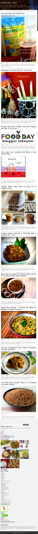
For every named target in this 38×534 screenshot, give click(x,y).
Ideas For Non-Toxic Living (5, 489)
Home (23, 9)
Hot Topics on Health (12, 178)
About (2, 5)
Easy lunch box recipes (4, 482)
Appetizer (10, 299)
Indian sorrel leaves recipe (31, 266)
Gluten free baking (4, 485)
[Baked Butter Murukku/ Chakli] (5, 454)
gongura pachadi (11, 266)
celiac (10, 414)
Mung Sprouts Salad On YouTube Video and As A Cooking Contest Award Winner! (18, 275)
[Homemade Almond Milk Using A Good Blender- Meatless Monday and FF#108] (5, 463)
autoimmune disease (6, 414)
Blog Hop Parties (8, 5)
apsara (25, 62)
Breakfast (10, 62)
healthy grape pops (32, 120)
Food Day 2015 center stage (15, 145)
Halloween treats (26, 120)
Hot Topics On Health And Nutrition (8, 6)
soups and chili (3, 498)
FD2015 (4, 145)
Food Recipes (23, 532)
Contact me (15, 5)
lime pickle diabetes (17, 376)
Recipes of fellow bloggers (5, 493)
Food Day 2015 (8, 145)
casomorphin (12, 179)
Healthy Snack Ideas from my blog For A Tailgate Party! (18, 187)
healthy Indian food (23, 340)
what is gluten (30, 414)
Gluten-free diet (18, 414)
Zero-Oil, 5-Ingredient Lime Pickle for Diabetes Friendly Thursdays (18, 349)
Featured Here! (22, 5)
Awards (2, 473)
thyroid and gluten (24, 414)
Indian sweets (3, 490)
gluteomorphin (7, 180)
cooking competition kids (18, 300)
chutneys (10, 265)
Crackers (2, 479)
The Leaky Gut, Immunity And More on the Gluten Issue (18, 153)
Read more (2, 67)
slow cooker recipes (4, 495)
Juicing (2, 491)
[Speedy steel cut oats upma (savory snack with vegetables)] (14, 444)
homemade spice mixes (4, 487)
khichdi (2, 341)
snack (10, 119)
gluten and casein (21, 179)
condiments (11, 375)
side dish (13, 265)
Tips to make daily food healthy (20, 144)
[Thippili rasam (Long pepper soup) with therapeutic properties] (24, 444)
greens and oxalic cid (23, 266)
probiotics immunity (18, 180)
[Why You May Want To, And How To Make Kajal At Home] (5, 444)
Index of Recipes (20, 6)
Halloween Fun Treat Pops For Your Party (16, 70)
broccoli (4, 340)
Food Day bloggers (22, 145)
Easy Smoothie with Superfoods (13, 13)
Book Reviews (3, 474)
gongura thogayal (17, 266)
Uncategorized (28, 412)
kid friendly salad (29, 300)
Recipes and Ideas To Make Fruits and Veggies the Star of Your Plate (18, 127)
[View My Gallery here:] (4, 508)
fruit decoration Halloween (7, 120)
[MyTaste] (4, 515)
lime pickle (12, 376)
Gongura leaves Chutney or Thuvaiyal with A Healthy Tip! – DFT (18, 234)
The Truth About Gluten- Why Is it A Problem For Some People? (18, 384)
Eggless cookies (3, 484)
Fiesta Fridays (16, 179)
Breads (2, 475)
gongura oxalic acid (6, 266)
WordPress (18, 532)
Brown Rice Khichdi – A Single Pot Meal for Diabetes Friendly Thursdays (18, 308)
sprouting (13, 299)
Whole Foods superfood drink (29, 63)
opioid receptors (12, 180)
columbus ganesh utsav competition (8, 300)
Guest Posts (3, 486)
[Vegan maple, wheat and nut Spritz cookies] (14, 463)
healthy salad (24, 300)
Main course (20, 339)
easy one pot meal (16, 340)
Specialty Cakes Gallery (30, 6)
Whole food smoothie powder (20, 63)
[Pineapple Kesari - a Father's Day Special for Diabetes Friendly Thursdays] (24, 454)
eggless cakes (3, 483)
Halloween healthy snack (19, 120)
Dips (1, 481)
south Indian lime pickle (29, 376)
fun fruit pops (13, 120)
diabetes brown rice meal (9, 340)
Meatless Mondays (12, 144)
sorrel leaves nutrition (9, 267)
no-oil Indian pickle (23, 376)
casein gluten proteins (6, 179)
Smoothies (14, 62)
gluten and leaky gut (28, 179)
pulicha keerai (3, 267)
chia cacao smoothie (6, 63)
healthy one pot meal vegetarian (31, 340)
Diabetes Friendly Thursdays (14, 339)
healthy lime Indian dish (6, 376)
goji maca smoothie (12, 63)
